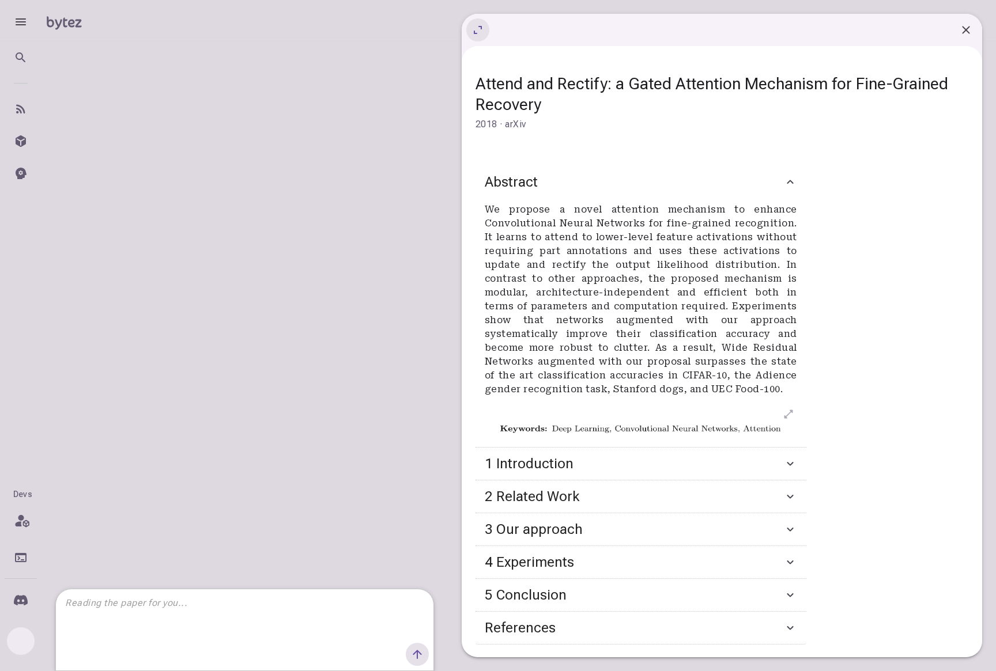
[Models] (21, 141)
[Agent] (21, 173)
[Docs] (21, 557)
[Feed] (21, 109)
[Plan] (21, 521)
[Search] (21, 57)
